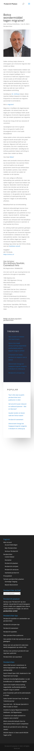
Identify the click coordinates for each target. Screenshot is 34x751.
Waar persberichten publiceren (13, 635)
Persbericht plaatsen (11, 563)
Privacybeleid (7, 576)
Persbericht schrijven (11, 566)
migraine (10, 104)
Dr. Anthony (15, 94)
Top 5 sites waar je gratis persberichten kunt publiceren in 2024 (16, 397)
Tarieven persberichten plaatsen (13, 579)
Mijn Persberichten (11, 548)
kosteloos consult (14, 246)
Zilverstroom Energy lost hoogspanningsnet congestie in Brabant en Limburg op (17, 366)
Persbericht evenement (15, 419)
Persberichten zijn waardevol (12, 657)
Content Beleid (9, 557)
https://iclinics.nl (8, 254)
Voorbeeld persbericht (12, 573)
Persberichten (7, 26)
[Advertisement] (17, 466)
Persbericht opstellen (10, 632)
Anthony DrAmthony (13, 24)
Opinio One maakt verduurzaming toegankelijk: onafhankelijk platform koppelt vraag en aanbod (14, 687)
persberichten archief (10, 611)
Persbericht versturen (12, 569)
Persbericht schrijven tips (16, 373)
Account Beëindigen (11, 545)
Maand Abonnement (11, 585)
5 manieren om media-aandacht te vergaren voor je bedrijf (17, 357)
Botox (11, 157)
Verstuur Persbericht (11, 551)
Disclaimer (8, 560)
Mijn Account (7, 542)
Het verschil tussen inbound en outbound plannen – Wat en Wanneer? (17, 406)
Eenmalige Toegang (11, 581)
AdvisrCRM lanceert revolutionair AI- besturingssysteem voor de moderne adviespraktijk (15, 667)
